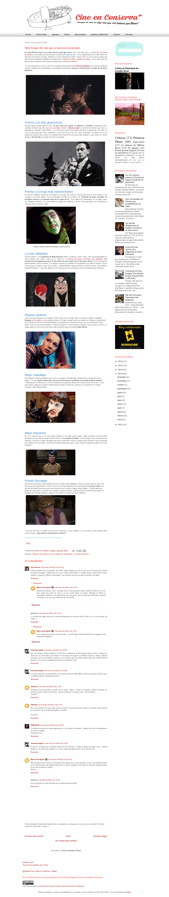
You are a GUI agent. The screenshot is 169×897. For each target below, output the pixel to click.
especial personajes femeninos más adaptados (85, 259)
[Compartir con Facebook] (84, 550)
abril (119, 408)
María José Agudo (41, 551)
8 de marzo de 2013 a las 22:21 (49, 613)
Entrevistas (129, 34)
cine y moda (135, 162)
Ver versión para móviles (66, 841)
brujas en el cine (49, 554)
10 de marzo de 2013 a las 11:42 (50, 705)
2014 (120, 370)
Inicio (68, 836)
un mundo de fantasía (81, 554)
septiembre (122, 389)
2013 (120, 374)
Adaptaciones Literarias (124, 155)
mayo (119, 404)
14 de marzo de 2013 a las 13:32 (56, 743)
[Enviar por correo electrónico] (77, 550)
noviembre (122, 381)
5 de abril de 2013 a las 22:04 (49, 780)
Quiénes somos (28, 862)
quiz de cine (137, 153)
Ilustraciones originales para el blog (35, 865)
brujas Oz (59, 554)
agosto (120, 393)
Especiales (55, 34)
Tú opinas (116, 34)
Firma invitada (80, 34)
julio (119, 397)
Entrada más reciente (34, 836)
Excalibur (37, 320)
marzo (120, 412)
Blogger (128, 892)
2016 (120, 361)
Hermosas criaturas (70, 61)
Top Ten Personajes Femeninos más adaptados (133, 297)
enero (119, 420)
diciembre (121, 377)
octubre (120, 385)
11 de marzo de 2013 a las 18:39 (51, 725)
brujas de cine (38, 554)
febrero (120, 416)
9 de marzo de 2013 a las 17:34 (50, 686)
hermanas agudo (37, 650)
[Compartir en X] (82, 550)
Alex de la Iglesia (83, 66)
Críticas (28, 34)
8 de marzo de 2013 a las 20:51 (52, 567)
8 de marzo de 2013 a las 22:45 (55, 650)
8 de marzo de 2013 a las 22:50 (55, 671)
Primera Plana (41, 34)
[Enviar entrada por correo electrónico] (73, 551)
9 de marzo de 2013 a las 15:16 (65, 587)
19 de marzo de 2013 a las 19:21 (60, 759)
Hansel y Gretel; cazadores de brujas (76, 59)
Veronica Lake (73, 128)
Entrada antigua (100, 836)
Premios (67, 34)
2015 (120, 366)
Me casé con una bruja (51, 128)
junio (119, 400)
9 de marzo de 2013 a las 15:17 (65, 631)
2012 (120, 425)
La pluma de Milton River (99, 34)
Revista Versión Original (125, 151)
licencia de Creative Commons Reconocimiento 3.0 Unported (62, 886)
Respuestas (37, 583)
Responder (34, 578)
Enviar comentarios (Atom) (71, 850)
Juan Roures (35, 567)
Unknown (34, 686)
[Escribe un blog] (80, 550)
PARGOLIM (35, 725)
